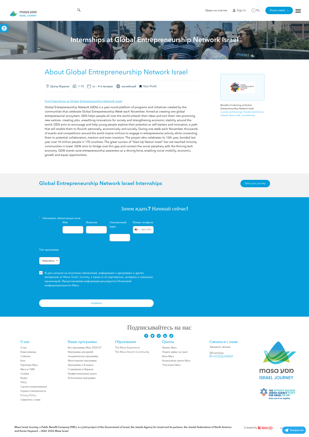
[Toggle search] (78, 10)
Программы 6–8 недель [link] (80, 365)
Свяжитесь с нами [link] (30, 400)
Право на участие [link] (216, 10)
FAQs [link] (23, 382)
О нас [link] (23, 348)
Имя (66, 222)
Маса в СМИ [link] (27, 369)
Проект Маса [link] (169, 348)
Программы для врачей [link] (80, 352)
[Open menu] (298, 11)
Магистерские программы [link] (82, 361)
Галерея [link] (24, 374)
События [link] (25, 356)
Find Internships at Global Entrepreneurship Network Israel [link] (83, 101)
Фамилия (92, 222)
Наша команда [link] (28, 352)
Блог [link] (23, 361)
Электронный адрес (117, 226)
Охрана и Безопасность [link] (33, 391)
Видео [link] (23, 378)
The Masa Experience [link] (127, 348)
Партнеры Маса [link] (29, 365)
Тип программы (49, 251)
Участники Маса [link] (171, 365)
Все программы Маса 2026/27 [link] (85, 348)
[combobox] (136, 229)
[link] (4, 28)
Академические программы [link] (83, 356)
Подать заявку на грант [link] (175, 352)
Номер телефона (143, 222)
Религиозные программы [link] (81, 378)
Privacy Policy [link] (28, 395)
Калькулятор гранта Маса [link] (176, 361)
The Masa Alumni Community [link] (132, 352)
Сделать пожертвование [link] (33, 387)
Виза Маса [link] (168, 356)
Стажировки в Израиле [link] (80, 369)
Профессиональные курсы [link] (82, 374)
